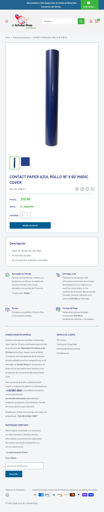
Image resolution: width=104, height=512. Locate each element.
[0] (96, 21)
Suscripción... (89, 6)
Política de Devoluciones (68, 348)
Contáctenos (63, 353)
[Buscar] (81, 21)
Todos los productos (21, 37)
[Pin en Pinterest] (82, 189)
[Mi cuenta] (91, 21)
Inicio (7, 37)
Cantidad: (14, 215)
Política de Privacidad (67, 344)
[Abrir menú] (6, 21)
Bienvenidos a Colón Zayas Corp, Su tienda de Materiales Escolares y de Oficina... (52, 5)
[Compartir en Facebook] (77, 189)
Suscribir (13, 474)
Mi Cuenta (61, 340)
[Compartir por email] (92, 189)
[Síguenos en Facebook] (7, 495)
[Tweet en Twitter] (87, 189)
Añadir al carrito (30, 225)
